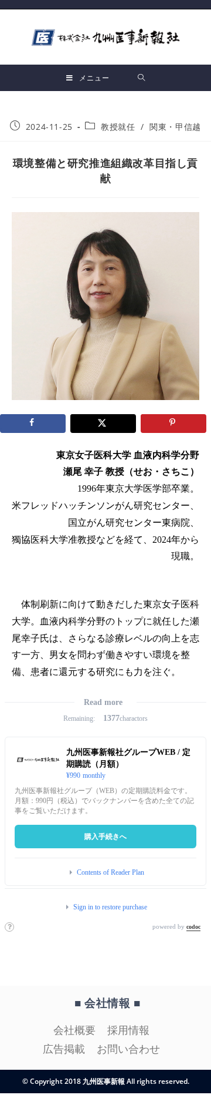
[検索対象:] (141, 78)
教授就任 (118, 126)
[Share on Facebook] (33, 423)
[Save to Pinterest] (173, 423)
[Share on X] (103, 423)
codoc (193, 926)
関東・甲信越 (175, 126)
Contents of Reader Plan (110, 872)
